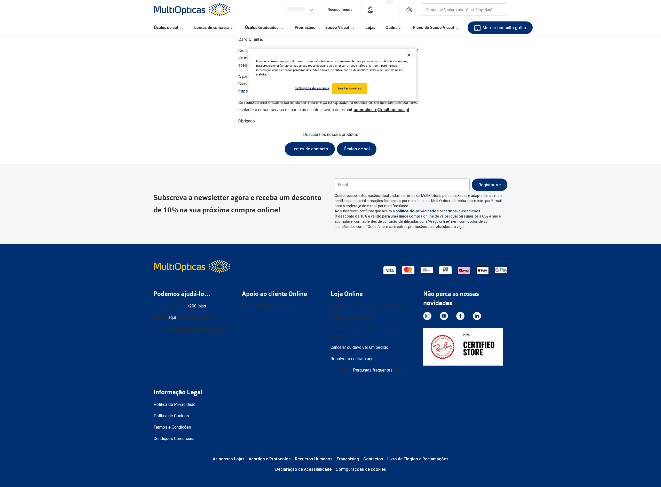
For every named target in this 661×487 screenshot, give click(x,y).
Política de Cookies (171, 415)
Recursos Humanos (314, 459)
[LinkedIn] (477, 316)
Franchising (348, 459)
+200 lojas (196, 306)
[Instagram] (427, 316)
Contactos (373, 459)
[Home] (192, 9)
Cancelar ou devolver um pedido (359, 347)
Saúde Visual (337, 27)
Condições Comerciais (174, 438)
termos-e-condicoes (462, 211)
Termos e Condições (172, 427)
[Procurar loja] (370, 9)
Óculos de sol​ (357, 148)
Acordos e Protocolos (270, 459)
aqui (172, 317)
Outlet (391, 27)
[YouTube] (444, 316)
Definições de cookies (312, 88)
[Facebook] (460, 316)
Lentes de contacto (211, 27)
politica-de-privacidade (416, 211)
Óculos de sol (166, 27)
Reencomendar (341, 9)
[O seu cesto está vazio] (409, 9)
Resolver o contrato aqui (352, 358)
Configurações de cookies (361, 469)
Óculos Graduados (261, 27)
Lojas (370, 27)
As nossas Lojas (229, 459)
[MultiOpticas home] (192, 266)
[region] (332, 75)
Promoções (305, 27)
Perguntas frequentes (372, 370)
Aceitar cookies (349, 88)
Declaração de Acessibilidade (303, 469)
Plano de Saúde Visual (433, 27)
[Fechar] (409, 55)
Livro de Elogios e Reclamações (417, 459)
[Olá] (300, 9)
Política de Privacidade (174, 404)
